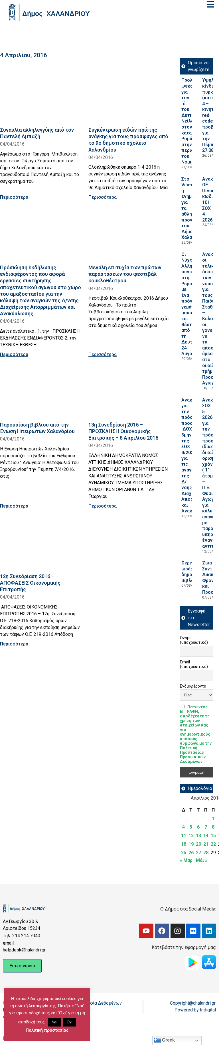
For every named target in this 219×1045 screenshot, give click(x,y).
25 (183, 852)
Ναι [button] (54, 1022)
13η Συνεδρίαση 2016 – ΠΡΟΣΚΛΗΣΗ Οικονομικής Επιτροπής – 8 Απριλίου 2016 (123, 431)
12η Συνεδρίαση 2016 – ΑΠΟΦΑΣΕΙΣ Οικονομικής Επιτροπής (30, 582)
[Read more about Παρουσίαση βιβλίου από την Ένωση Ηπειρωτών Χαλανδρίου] (41, 392)
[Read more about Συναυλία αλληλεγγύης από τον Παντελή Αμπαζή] (41, 97)
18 (183, 844)
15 (213, 835)
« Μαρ (186, 860)
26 (191, 852)
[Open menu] (210, 4)
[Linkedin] (209, 931)
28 (205, 852)
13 (198, 835)
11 (183, 835)
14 (205, 835)
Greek (168, 1040)
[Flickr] (193, 931)
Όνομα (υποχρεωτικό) (194, 640)
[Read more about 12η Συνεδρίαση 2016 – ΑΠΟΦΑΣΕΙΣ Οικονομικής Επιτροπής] (41, 543)
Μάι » (201, 860)
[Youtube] (146, 931)
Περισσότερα (14, 197)
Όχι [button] (69, 1022)
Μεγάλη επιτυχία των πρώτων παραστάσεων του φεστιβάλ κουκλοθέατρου (124, 274)
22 (213, 844)
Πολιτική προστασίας (47, 1030)
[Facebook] (162, 931)
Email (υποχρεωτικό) (194, 664)
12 (191, 835)
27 (198, 852)
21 (205, 844)
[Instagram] (178, 931)
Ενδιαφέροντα (193, 686)
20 (198, 844)
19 (191, 844)
